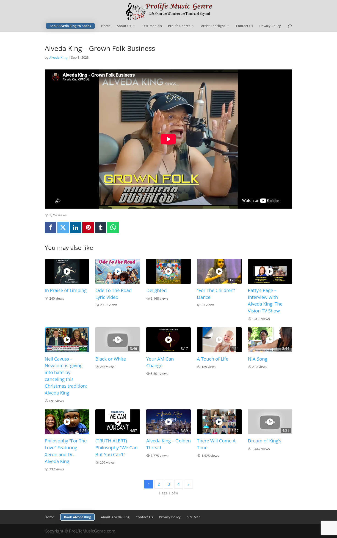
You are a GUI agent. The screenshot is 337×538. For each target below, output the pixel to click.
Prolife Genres (179, 26)
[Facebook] (50, 227)
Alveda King (58, 57)
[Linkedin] (75, 227)
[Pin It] (88, 227)
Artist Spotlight (213, 26)
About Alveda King (115, 517)
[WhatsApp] (113, 227)
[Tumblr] (100, 227)
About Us (124, 26)
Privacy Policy (270, 26)
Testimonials (152, 26)
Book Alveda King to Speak (70, 26)
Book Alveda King (77, 517)
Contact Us (244, 26)
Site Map (194, 517)
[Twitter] (63, 227)
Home (105, 26)
